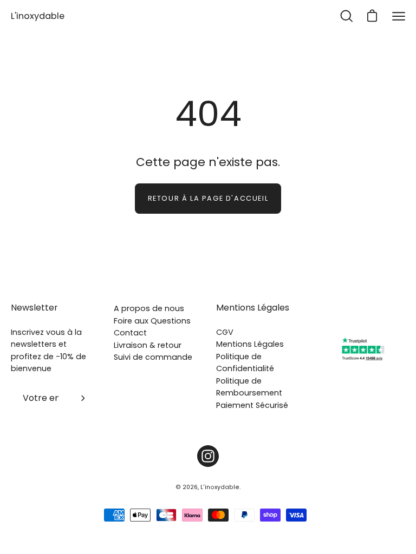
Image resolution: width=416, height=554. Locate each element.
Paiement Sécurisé (252, 405)
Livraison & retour (147, 345)
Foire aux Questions (152, 320)
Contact (130, 332)
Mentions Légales (252, 307)
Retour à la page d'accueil (208, 198)
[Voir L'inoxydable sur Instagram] (208, 456)
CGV (224, 332)
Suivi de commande (153, 357)
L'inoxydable (37, 16)
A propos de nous (149, 308)
